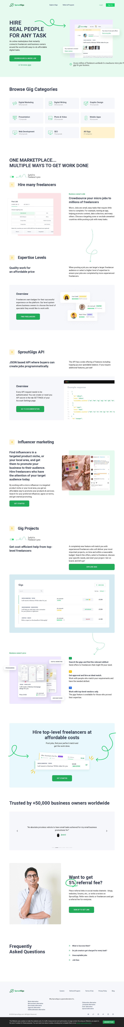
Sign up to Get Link (81, 910)
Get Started (19, 503)
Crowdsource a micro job (25, 58)
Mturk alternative (33, 1001)
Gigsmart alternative (34, 1007)
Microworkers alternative (35, 1003)
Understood (108, 1022)
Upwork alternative (88, 1008)
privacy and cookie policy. (84, 1023)
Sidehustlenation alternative (36, 1009)
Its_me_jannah (63, 835)
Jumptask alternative (88, 1004)
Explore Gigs (92, 567)
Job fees (75, 960)
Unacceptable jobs (79, 955)
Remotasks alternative (35, 1005)
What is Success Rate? (81, 946)
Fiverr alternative (87, 1006)
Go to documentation (30, 409)
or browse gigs (24, 65)
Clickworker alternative (89, 1002)
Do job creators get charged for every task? (89, 951)
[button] (101, 4)
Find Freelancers (28, 317)
